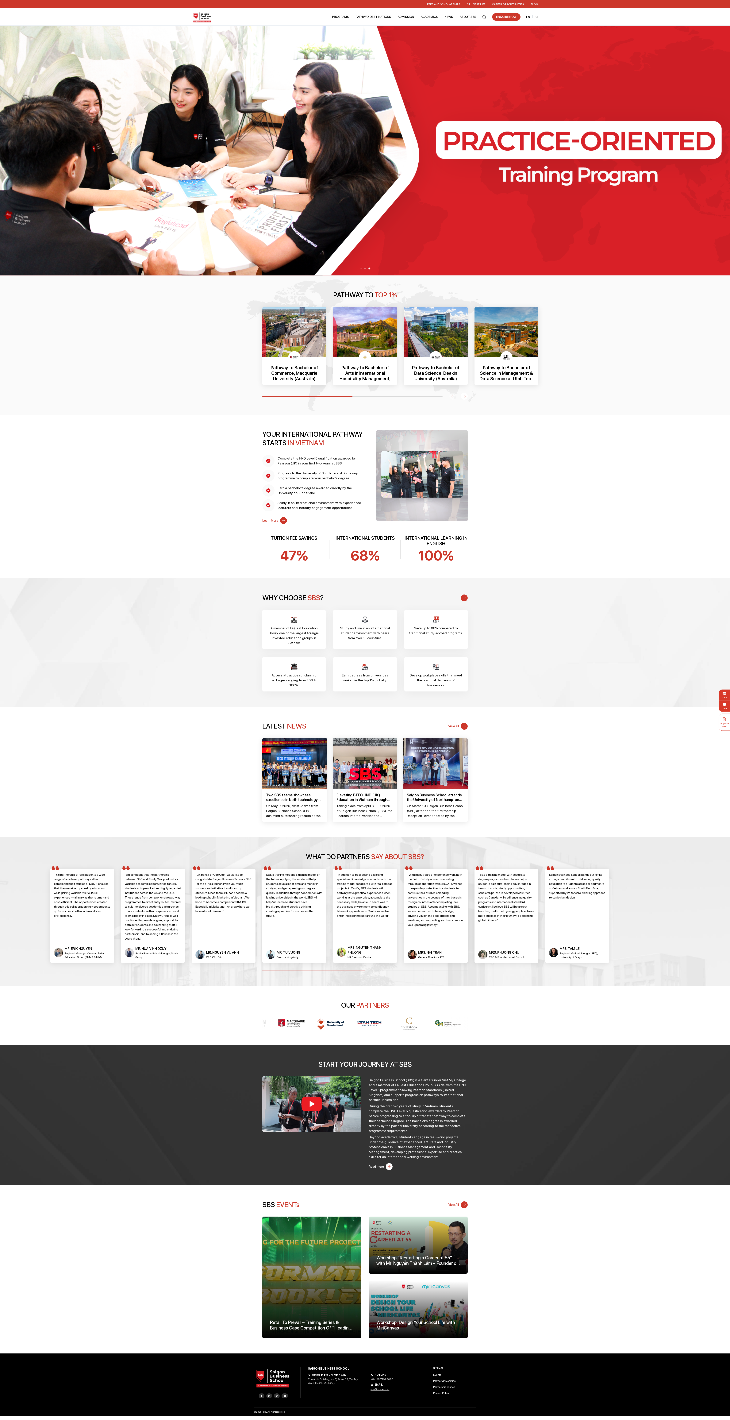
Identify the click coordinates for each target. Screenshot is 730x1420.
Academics (429, 17)
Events (437, 1374)
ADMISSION (406, 17)
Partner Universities (444, 1380)
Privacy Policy (441, 1393)
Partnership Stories (444, 1386)
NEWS (448, 17)
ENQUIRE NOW (506, 17)
